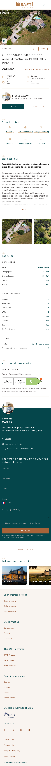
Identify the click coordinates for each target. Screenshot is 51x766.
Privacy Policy (34, 523)
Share (42, 49)
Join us (7, 682)
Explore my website (13, 444)
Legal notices (9, 739)
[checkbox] (3, 523)
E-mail (4, 489)
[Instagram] (13, 730)
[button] (41, 379)
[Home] (24, 5)
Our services (9, 628)
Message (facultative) (11, 510)
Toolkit (6, 693)
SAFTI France (9, 655)
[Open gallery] (25, 27)
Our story (7, 633)
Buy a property (10, 601)
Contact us (8, 638)
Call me (8, 439)
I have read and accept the (22, 523)
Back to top (24, 549)
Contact (25, 531)
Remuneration (9, 698)
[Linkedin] (29, 730)
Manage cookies (10, 756)
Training (7, 687)
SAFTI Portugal (10, 665)
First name (6, 468)
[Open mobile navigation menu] (4, 5)
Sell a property (10, 606)
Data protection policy (12, 751)
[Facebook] (5, 730)
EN (43, 5)
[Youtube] (21, 730)
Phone (4, 499)
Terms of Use (14, 537)
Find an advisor (10, 611)
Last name (6, 478)
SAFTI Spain (9, 660)
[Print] (33, 49)
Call (11, 106)
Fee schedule (9, 745)
